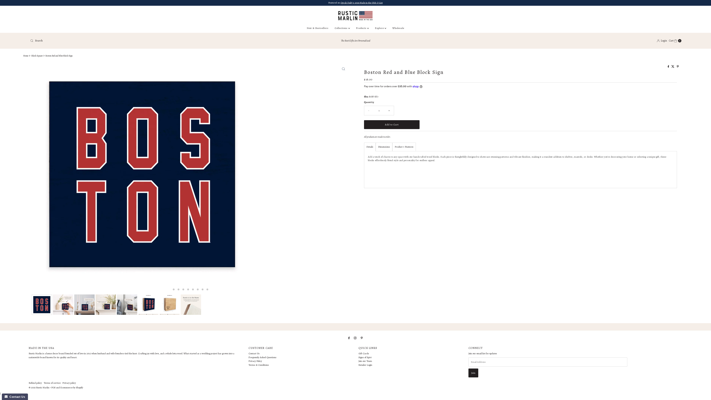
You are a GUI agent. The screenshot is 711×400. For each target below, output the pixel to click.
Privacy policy (69, 382)
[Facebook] (349, 338)
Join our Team (365, 361)
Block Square (37, 55)
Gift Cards (363, 353)
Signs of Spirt (365, 357)
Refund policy (35, 382)
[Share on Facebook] (669, 67)
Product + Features (404, 146)
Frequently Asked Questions (262, 357)
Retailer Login (365, 364)
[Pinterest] (362, 338)
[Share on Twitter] (673, 67)
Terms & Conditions (258, 364)
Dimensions (384, 146)
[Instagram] (355, 338)
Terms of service (52, 382)
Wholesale (398, 28)
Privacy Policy (255, 361)
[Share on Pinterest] (678, 67)
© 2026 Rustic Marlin (39, 387)
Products (361, 28)
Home (25, 55)
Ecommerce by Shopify (71, 387)
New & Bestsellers (317, 28)
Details (369, 146)
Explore (380, 28)
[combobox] (137, 40)
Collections (341, 28)
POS (53, 387)
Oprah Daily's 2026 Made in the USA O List (362, 2)
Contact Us (254, 353)
